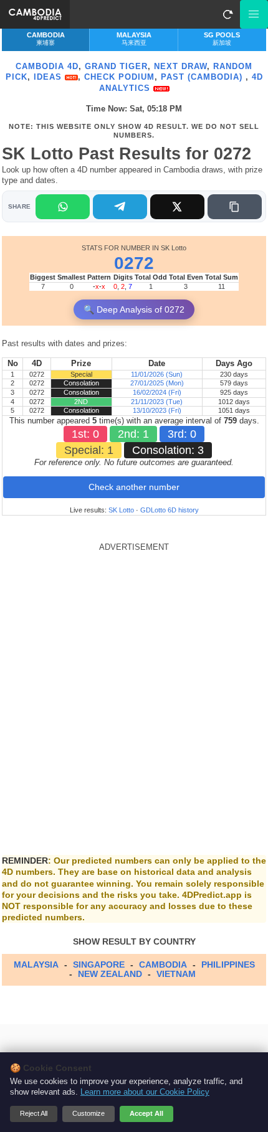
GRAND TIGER (116, 66)
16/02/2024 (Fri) (157, 392)
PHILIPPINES (228, 964)
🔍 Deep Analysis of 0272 (134, 309)
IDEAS (49, 77)
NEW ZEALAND (110, 974)
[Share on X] (177, 206)
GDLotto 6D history (169, 510)
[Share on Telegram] (120, 206)
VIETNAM (176, 974)
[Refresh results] (227, 14)
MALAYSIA (36, 964)
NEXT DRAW (180, 66)
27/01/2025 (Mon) (157, 383)
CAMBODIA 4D (47, 66)
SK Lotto (121, 510)
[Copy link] (235, 206)
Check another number (134, 487)
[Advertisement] (134, 686)
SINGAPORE (99, 964)
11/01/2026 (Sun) (157, 374)
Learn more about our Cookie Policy (144, 1092)
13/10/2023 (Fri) (157, 410)
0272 (134, 263)
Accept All (146, 1113)
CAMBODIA (163, 964)
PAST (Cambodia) (203, 77)
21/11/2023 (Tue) (157, 401)
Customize (88, 1113)
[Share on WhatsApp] (63, 206)
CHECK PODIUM (119, 77)
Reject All (33, 1113)
